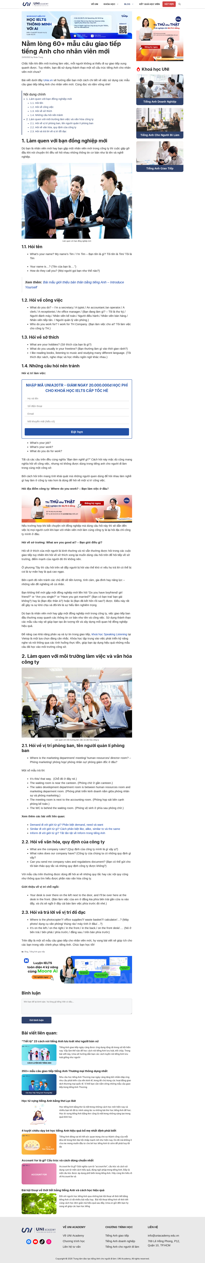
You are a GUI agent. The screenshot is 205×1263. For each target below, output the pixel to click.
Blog (127, 4)
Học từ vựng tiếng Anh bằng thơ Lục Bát (49, 1101)
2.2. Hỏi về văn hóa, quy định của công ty (53, 127)
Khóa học (109, 4)
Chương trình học (74, 1241)
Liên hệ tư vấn (72, 1246)
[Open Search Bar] (179, 4)
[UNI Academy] (36, 4)
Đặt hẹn (169, 4)
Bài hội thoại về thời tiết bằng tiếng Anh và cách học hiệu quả (63, 1190)
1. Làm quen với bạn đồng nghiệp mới (49, 98)
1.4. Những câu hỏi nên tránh (46, 115)
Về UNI (94, 4)
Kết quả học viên (149, 4)
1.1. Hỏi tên (36, 103)
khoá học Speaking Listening (109, 634)
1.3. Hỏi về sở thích (41, 111)
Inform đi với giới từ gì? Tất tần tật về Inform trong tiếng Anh (67, 833)
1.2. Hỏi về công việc (42, 107)
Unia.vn (48, 80)
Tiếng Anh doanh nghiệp (120, 1241)
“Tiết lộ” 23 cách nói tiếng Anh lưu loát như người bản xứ (60, 1041)
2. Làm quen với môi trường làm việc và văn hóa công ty (60, 119)
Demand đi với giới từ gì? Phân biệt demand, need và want (66, 824)
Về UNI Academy (73, 1235)
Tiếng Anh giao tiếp (37, 952)
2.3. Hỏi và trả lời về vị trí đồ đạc (48, 131)
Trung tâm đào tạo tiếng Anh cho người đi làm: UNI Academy (102, 1258)
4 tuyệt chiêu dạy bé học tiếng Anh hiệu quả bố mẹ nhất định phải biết (69, 1130)
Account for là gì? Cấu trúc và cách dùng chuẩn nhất (58, 1160)
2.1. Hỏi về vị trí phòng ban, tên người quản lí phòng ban (61, 123)
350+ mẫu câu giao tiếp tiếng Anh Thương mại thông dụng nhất (65, 1071)
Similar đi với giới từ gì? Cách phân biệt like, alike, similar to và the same (75, 828)
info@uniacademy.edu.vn (163, 1235)
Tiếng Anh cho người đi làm (122, 1246)
